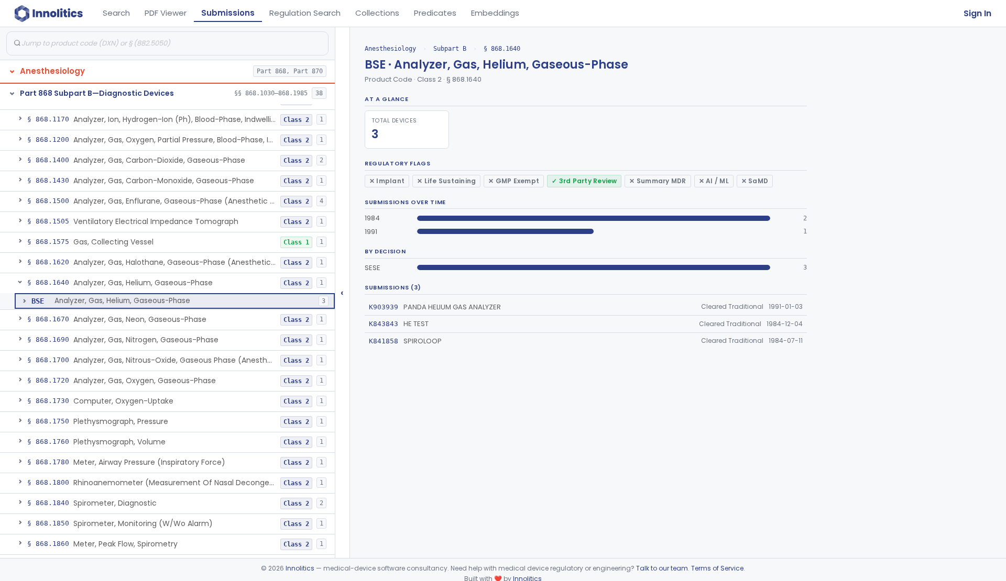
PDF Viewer (166, 12)
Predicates (435, 12)
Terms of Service (717, 568)
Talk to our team (662, 568)
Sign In (977, 13)
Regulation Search (305, 12)
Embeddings (495, 12)
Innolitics (300, 568)
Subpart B (449, 48)
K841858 (383, 341)
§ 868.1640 (502, 48)
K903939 (383, 307)
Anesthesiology (390, 48)
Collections (377, 12)
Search (116, 12)
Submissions (228, 12)
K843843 (383, 324)
